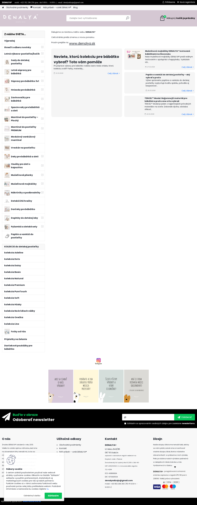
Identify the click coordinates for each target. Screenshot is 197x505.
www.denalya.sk (82, 43)
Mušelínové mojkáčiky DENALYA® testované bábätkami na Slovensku (167, 52)
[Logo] (20, 18)
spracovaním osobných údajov (153, 423)
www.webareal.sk (32, 501)
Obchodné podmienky (17, 7)
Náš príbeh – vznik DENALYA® (57, 7)
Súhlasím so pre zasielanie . (161, 423)
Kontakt (37, 7)
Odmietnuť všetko (32, 495)
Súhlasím (53, 495)
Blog (75, 7)
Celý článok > (114, 73)
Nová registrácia (187, 2)
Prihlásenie (170, 2)
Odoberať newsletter (34, 419)
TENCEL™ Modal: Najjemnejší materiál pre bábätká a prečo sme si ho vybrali (166, 100)
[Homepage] (3, 7)
